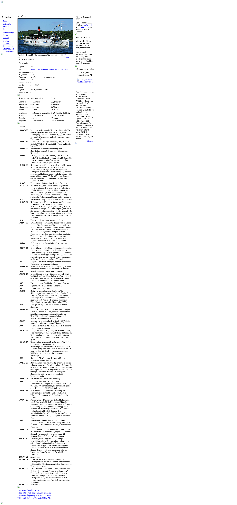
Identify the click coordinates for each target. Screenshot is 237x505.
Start (5, 21)
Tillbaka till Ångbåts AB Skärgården (32, 490)
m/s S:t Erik (87, 25)
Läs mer (90, 141)
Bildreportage (8, 32)
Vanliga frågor (8, 46)
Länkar (6, 38)
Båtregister (7, 24)
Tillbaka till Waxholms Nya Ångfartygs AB (34, 493)
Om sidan (6, 43)
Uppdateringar (8, 51)
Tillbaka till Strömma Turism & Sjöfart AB (34, 498)
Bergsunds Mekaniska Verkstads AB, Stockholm (49, 69)
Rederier (6, 26)
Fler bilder (66, 56)
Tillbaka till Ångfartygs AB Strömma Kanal (34, 495)
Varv (5, 29)
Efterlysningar (8, 49)
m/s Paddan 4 (84, 27)
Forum (5, 35)
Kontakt (6, 41)
